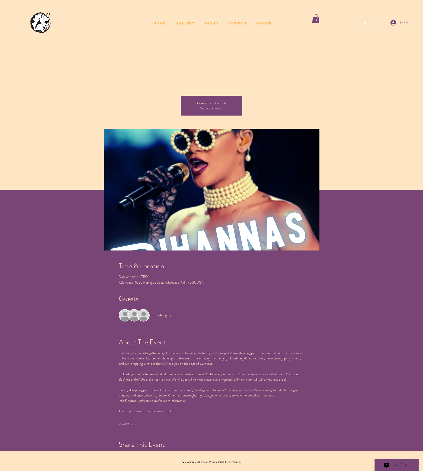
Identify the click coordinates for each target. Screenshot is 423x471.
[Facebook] (365, 23)
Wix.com (236, 462)
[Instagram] (371, 23)
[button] (315, 18)
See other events (211, 108)
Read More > (127, 424)
